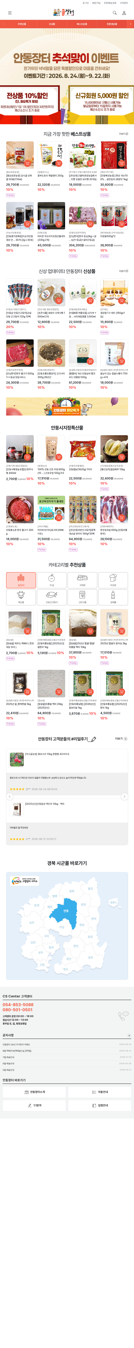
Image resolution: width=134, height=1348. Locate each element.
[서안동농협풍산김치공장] (111, 465)
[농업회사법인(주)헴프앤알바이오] (84, 370)
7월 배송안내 (8, 1057)
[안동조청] (42, 232)
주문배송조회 (110, 3)
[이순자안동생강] (13, 232)
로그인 (86, 3)
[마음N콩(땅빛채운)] (78, 309)
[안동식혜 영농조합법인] (16, 465)
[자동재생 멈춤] (67, 115)
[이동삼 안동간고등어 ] (16, 309)
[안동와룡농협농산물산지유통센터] (53, 640)
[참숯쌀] (9, 640)
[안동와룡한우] (106, 526)
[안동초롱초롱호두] (46, 370)
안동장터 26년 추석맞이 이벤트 (16, 1044)
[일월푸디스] (43, 172)
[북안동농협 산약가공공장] (112, 232)
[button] (22, 24)
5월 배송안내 (8, 1070)
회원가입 (96, 3)
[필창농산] (42, 465)
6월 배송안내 (8, 1063)
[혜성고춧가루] (106, 172)
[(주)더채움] (43, 526)
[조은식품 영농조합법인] (48, 309)
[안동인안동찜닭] (76, 465)
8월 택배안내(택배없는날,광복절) (17, 1051)
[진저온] (104, 309)
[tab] (21, 580)
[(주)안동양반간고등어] (79, 526)
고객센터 (124, 3)
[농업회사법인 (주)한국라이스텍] (114, 370)
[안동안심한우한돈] (77, 232)
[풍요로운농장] (12, 172)
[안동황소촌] (11, 526)
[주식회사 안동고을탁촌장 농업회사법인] (86, 172)
